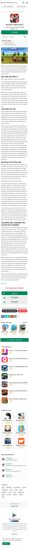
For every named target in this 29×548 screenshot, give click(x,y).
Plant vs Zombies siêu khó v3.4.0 (18, 399)
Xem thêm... (4, 283)
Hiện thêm (25, 322)
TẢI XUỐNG (14, 32)
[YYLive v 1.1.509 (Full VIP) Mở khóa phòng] (5, 352)
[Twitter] (5, 316)
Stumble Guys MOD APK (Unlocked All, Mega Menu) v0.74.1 (21, 433)
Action (11, 490)
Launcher (9, 494)
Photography (9, 487)
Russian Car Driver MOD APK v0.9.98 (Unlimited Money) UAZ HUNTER (18, 391)
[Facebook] (2, 316)
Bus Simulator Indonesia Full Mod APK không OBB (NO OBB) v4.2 (18, 383)
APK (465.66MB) (14, 297)
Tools (3, 487)
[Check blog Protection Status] (14, 522)
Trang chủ (3, 11)
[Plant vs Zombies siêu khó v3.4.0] (5, 400)
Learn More (18, 540)
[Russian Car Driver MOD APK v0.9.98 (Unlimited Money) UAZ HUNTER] (5, 392)
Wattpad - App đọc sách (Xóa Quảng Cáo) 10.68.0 (21, 445)
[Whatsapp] (9, 316)
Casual (20, 490)
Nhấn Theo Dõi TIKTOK (10, 310)
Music (3, 497)
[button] (27, 2)
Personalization (16, 487)
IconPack (24, 487)
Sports (10, 492)
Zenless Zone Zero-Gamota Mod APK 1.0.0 (8, 433)
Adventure (15, 494)
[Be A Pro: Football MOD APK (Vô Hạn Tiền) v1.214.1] (5, 368)
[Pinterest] (12, 316)
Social (16, 490)
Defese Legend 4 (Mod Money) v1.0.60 (22, 332)
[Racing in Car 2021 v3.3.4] (5, 376)
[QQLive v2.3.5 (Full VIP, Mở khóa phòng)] (5, 360)
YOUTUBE (23, 310)
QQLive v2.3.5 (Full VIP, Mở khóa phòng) (18, 358)
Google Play (14, 293)
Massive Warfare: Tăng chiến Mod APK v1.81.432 (21, 420)
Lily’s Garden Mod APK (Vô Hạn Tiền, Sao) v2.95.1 (8, 445)
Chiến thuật (4, 36)
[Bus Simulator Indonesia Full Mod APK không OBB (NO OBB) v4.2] (5, 384)
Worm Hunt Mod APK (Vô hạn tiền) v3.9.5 (8, 420)
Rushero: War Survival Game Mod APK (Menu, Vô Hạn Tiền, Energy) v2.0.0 (5, 332)
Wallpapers (4, 492)
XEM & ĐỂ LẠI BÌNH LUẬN (15, 340)
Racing (3, 494)
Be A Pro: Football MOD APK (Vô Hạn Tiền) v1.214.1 (18, 366)
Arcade (14, 492)
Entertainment (5, 490)
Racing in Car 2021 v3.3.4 (16, 374)
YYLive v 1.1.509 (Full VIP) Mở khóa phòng (18, 350)
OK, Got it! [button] (6, 543)
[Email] (15, 316)
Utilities (20, 494)
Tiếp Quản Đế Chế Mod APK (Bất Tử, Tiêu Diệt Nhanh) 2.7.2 (14, 332)
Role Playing (21, 492)
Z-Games (9, 11)
